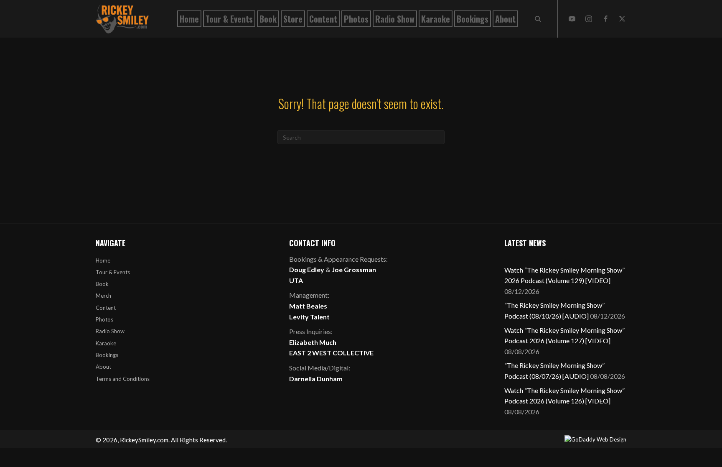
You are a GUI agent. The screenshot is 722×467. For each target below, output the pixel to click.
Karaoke (106, 343)
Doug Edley (306, 269)
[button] (572, 19)
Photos (104, 319)
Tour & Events (113, 272)
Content (106, 307)
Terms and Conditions (123, 378)
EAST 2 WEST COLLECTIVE (331, 353)
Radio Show (110, 331)
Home (103, 260)
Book (102, 284)
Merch (103, 295)
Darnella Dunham (316, 379)
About (103, 366)
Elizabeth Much (312, 342)
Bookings (107, 355)
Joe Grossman (354, 269)
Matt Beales (308, 306)
